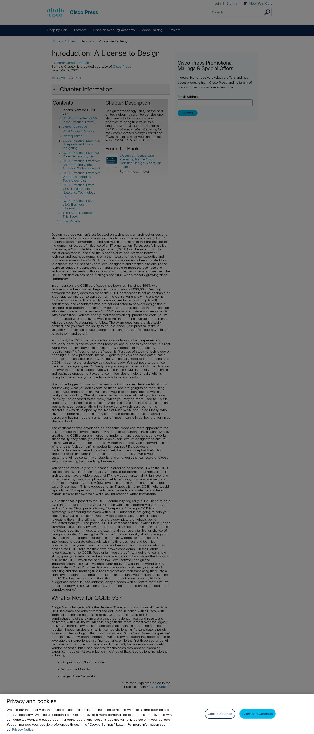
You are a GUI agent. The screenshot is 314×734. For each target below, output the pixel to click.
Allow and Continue (257, 713)
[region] (157, 714)
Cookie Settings (220, 713)
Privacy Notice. (23, 729)
